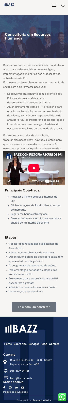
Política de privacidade (15, 391)
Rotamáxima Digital (42, 400)
